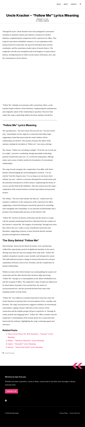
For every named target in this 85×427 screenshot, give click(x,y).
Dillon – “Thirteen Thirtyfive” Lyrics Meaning (26, 340)
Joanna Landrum (43, 21)
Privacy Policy (64, 413)
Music (59, 4)
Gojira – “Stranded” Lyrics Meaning (22, 344)
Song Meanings (9, 353)
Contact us (11, 391)
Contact (74, 4)
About (66, 4)
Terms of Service (75, 413)
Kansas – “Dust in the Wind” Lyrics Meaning (25, 347)
